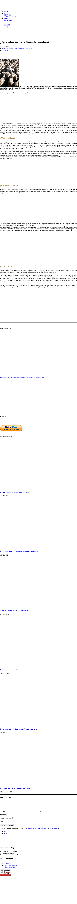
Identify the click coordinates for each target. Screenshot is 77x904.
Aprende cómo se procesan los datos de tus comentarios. (42, 828)
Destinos (7, 15)
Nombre (3, 814)
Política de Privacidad (10, 865)
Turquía (31, 48)
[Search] (8, 903)
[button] (7, 25)
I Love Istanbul (10, 16)
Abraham (2, 377)
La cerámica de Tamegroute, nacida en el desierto (19, 551)
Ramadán (33, 377)
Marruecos (10, 48)
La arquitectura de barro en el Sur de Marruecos (19, 729)
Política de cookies (9, 867)
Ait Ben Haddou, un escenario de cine (14, 492)
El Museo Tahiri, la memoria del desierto (15, 788)
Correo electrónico (6, 818)
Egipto (4, 48)
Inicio (5, 862)
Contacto (8, 20)
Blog (6, 13)
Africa (26, 48)
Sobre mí (7, 18)
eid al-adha (13, 377)
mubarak (29, 377)
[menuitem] (40, 12)
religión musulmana (40, 377)
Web (1, 821)
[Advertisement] (38, 108)
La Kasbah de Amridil (9, 670)
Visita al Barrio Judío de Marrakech (14, 611)
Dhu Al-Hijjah (7, 377)
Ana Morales (6, 50)
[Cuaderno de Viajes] (38, 4)
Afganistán (20, 48)
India (15, 48)
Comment (3, 811)
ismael (25, 377)
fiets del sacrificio (20, 377)
